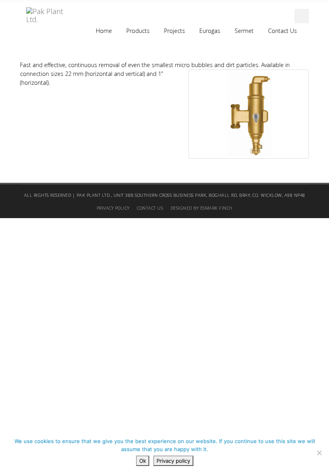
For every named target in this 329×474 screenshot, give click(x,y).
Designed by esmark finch (202, 208)
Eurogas (209, 31)
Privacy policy (173, 461)
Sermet (244, 31)
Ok (142, 461)
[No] (319, 453)
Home (104, 31)
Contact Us (282, 31)
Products (138, 31)
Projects (174, 31)
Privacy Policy (113, 208)
